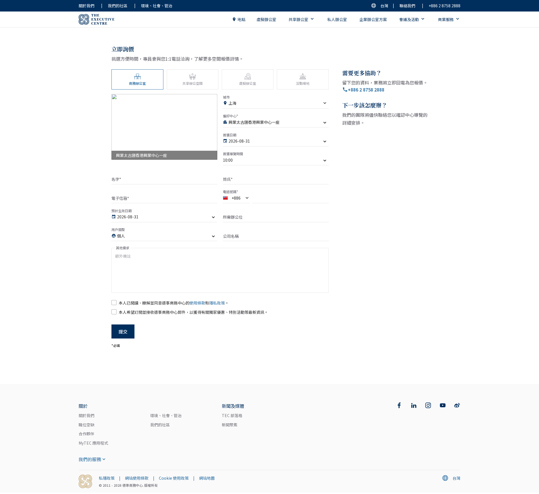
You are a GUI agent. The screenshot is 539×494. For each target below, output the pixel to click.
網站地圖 (207, 478)
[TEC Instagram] (428, 405)
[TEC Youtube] (442, 405)
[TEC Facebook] (399, 405)
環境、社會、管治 (156, 5)
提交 (122, 331)
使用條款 (197, 303)
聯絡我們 (407, 5)
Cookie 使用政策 (174, 478)
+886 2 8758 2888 (444, 5)
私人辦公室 (337, 19)
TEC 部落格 (232, 415)
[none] (276, 123)
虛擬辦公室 (266, 19)
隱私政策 (217, 303)
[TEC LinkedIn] (413, 405)
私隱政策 (107, 478)
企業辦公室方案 (373, 19)
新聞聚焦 (229, 424)
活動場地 (302, 83)
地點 (241, 19)
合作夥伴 (86, 433)
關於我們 (86, 5)
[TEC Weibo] (457, 405)
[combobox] (276, 104)
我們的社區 (117, 5)
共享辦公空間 (192, 83)
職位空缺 (86, 424)
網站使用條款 (137, 478)
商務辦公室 (137, 83)
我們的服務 (90, 459)
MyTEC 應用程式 (93, 443)
